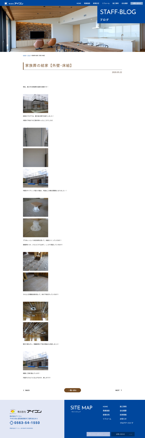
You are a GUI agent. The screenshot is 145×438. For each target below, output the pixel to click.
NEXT (117, 390)
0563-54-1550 (27, 423)
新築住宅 (96, 3)
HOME (79, 3)
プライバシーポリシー (95, 434)
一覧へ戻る (73, 390)
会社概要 (125, 3)
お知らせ (123, 419)
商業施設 (87, 3)
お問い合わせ (137, 3)
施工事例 (116, 3)
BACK (27, 390)
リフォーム (106, 3)
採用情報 (123, 414)
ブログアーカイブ (126, 423)
